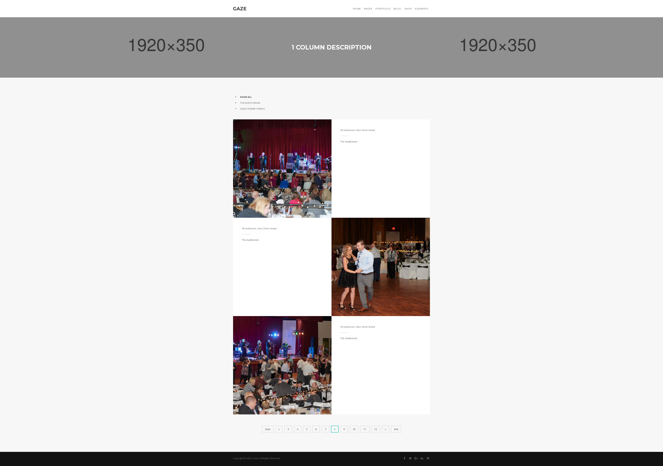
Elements (421, 8)
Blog (397, 8)
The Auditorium (250, 102)
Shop (408, 8)
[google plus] (416, 459)
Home (357, 8)
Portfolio (383, 8)
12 (375, 429)
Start (267, 429)
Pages (368, 8)
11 (364, 429)
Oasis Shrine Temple (252, 108)
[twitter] (410, 459)
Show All (246, 97)
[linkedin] (422, 459)
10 (354, 429)
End (396, 429)
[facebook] (404, 459)
